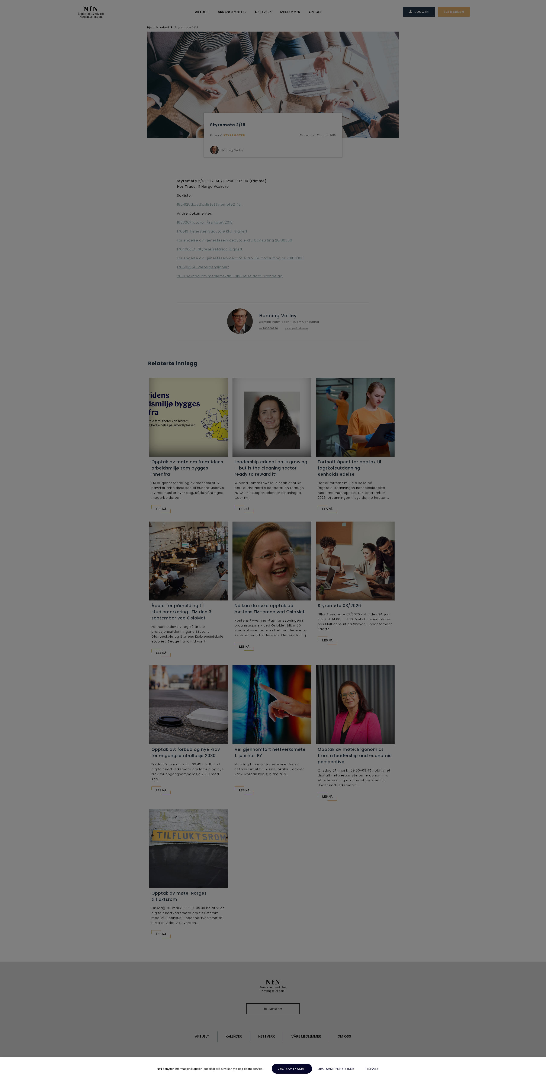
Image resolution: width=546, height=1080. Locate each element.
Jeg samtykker (292, 1068)
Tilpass (372, 1068)
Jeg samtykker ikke (336, 1068)
